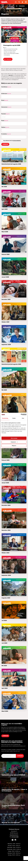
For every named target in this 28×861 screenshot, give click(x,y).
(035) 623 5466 (14, 837)
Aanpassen (13, 441)
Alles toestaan (14, 438)
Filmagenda (22, 6)
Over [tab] (23, 418)
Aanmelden (5, 144)
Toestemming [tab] (5, 418)
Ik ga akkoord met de (12, 140)
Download (9, 59)
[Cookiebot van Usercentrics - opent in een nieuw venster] (21, 414)
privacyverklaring (17, 140)
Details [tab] (14, 418)
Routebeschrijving (14, 835)
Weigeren (14, 445)
